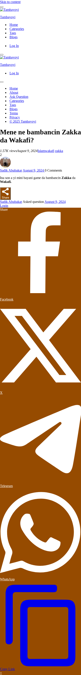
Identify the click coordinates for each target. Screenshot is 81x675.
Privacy (15, 117)
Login (4, 205)
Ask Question (19, 97)
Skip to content (10, 2)
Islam (41, 151)
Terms (14, 113)
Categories (17, 29)
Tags (13, 33)
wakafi (49, 151)
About (14, 92)
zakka (59, 151)
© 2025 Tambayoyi (23, 121)
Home (14, 25)
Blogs (13, 37)
